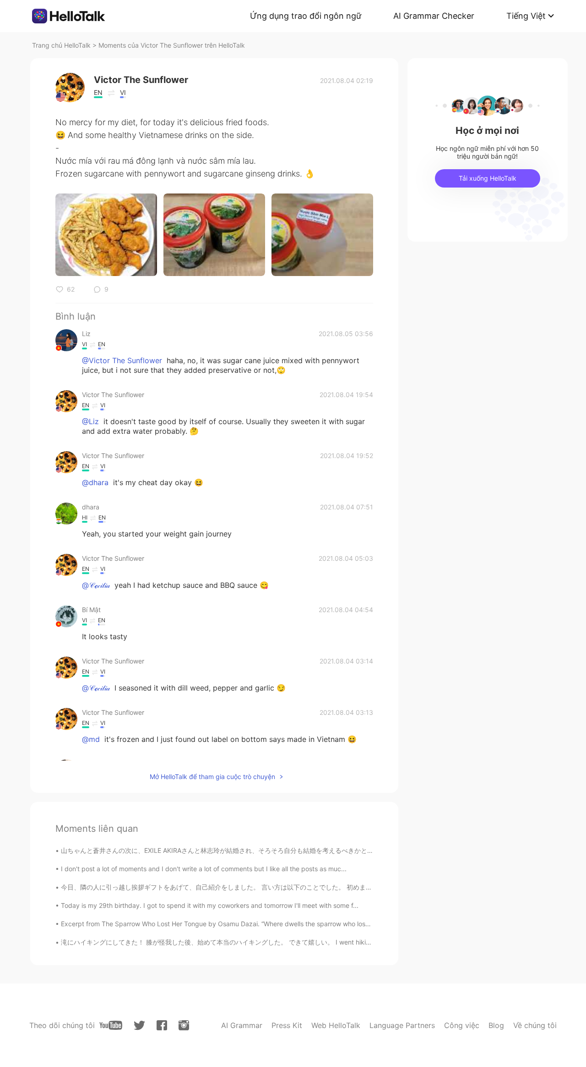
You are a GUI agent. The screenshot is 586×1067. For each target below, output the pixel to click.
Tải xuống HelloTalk (487, 178)
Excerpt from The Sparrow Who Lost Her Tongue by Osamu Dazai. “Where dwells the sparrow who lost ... (218, 924)
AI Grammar (241, 1025)
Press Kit (286, 1025)
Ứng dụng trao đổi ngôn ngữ (305, 16)
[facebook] (162, 1025)
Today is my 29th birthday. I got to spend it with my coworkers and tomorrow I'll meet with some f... (209, 905)
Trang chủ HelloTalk (62, 45)
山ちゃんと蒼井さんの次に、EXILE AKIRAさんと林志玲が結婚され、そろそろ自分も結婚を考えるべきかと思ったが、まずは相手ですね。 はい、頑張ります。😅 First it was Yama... (321, 850)
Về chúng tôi (535, 1025)
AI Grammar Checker (433, 16)
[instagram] (184, 1025)
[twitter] (139, 1025)
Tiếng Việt (526, 16)
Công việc (461, 1025)
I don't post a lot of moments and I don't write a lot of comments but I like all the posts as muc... (204, 869)
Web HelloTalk (335, 1025)
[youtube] (110, 1025)
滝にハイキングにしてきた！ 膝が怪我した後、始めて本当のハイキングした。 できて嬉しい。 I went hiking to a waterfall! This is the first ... (265, 942)
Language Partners (402, 1025)
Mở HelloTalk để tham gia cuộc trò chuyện (212, 776)
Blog (496, 1025)
